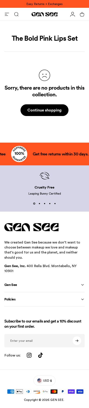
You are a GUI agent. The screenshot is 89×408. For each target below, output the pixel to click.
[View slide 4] (49, 203)
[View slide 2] (39, 203)
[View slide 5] (54, 203)
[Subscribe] (77, 340)
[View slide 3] (44, 203)
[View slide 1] (34, 203)
